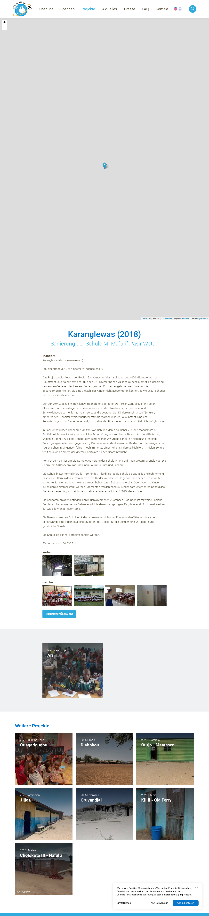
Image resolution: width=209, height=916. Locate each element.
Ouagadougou (33, 745)
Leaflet (144, 319)
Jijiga (25, 800)
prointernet (203, 319)
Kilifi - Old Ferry (156, 800)
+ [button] (4, 22)
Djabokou (90, 745)
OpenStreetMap (165, 319)
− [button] (4, 27)
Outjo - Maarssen (158, 745)
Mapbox (185, 319)
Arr (50, 655)
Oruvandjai (91, 800)
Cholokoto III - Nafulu (41, 855)
